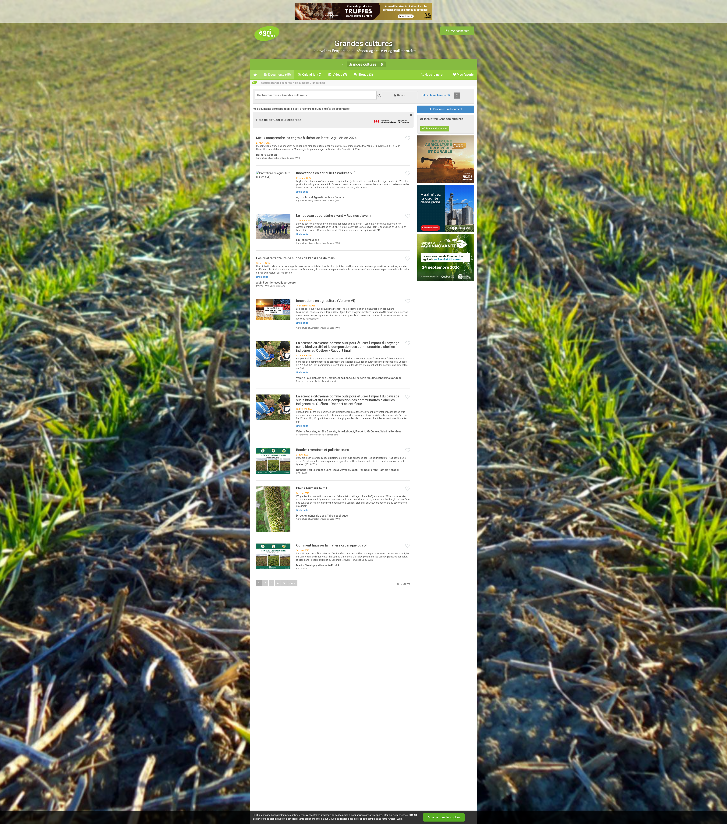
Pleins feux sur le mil (311, 488)
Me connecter (459, 31)
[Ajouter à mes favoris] (407, 138)
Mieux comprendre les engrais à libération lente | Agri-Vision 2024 (306, 138)
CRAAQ (413, 815)
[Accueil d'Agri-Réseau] (267, 33)
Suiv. (292, 583)
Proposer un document (447, 109)
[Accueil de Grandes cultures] (255, 74)
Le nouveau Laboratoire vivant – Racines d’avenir (334, 216)
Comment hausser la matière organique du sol (331, 545)
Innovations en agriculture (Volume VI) (325, 301)
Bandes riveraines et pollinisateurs (322, 450)
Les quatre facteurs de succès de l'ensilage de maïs (295, 258)
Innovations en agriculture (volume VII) (326, 173)
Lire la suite (302, 191)
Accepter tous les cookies (443, 817)
